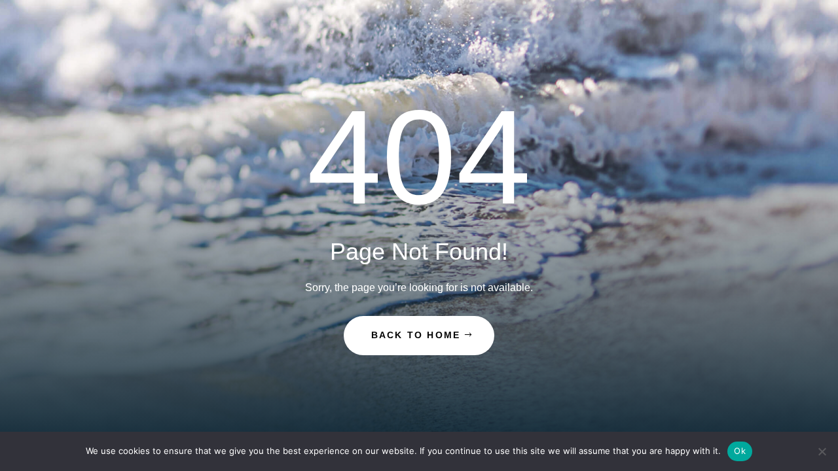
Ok (740, 450)
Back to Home (416, 335)
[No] (821, 451)
